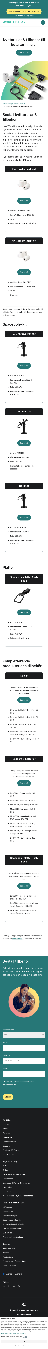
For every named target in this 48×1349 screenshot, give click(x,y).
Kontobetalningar (10, 1216)
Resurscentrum (9, 1248)
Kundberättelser (9, 1265)
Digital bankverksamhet (12, 1228)
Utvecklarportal (9, 1142)
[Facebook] (8, 1286)
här (11, 1081)
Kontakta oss (8, 1154)
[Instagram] (19, 1286)
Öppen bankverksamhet (12, 1220)
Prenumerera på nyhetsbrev (14, 1261)
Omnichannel (8, 1179)
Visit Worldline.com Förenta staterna (24, 11)
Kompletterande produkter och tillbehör (22, 663)
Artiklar (6, 1253)
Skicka (8, 1097)
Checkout (7, 1191)
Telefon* (6, 1055)
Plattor (8, 567)
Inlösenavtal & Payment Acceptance (18, 1196)
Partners (6, 1133)
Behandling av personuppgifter (24, 1310)
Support (6, 1146)
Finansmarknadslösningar (13, 1237)
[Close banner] (46, 2)
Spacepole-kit (15, 324)
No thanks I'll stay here (24, 16)
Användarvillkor (24, 1314)
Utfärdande (7, 1207)
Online (5, 1170)
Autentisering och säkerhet (14, 1224)
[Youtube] (14, 1286)
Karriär (5, 1129)
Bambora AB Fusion (11, 1150)
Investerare (7, 1137)
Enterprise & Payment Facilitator (16, 1183)
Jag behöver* (8, 1029)
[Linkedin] (3, 1286)
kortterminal (17, 939)
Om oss (6, 1124)
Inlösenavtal (8, 1211)
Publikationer (8, 1257)
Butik (5, 1166)
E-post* (6, 1068)
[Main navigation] (43, 22)
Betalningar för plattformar (14, 1174)
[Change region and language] (23, 1274)
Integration (7, 1187)
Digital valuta (8, 1233)
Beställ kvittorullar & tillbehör (20, 117)
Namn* (5, 1042)
